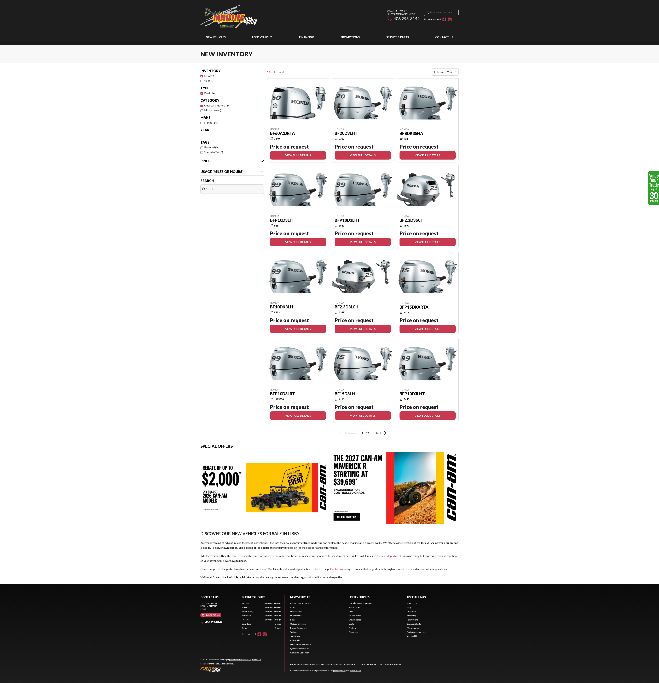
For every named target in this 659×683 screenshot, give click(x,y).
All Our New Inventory (300, 603)
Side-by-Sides (296, 611)
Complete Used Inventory (360, 603)
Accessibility (413, 636)
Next (378, 433)
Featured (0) (211, 147)
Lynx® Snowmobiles (299, 648)
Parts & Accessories (416, 632)
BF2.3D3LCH (346, 306)
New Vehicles (216, 37)
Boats (293, 619)
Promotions (350, 37)
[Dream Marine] (228, 16)
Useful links (416, 597)
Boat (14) (209, 93)
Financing (306, 37)
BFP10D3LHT (282, 220)
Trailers (293, 632)
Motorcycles (354, 607)
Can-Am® (294, 640)
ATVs (292, 607)
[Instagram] (450, 19)
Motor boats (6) (213, 110)
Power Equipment (298, 628)
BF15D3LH (345, 393)
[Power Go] (231, 669)
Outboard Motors (298, 624)
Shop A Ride (220, 663)
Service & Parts (397, 37)
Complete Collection (299, 652)
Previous (350, 433)
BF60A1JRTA (282, 133)
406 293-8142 (407, 18)
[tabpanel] (261, 615)
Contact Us (444, 37)
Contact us (336, 569)
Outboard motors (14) (217, 105)
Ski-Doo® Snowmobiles (301, 644)
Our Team (411, 611)
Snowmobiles (296, 615)
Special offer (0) (213, 152)
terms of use (355, 670)
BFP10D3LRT (282, 393)
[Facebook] (444, 19)
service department (389, 555)
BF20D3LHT (346, 133)
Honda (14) (211, 122)
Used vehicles (262, 37)
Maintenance (413, 628)
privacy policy (339, 670)
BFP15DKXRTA (414, 307)
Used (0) (209, 80)
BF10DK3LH (281, 306)
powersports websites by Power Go (245, 659)
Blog (409, 607)
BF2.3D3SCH (412, 220)
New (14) (209, 75)
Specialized (295, 636)
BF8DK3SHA (411, 133)
